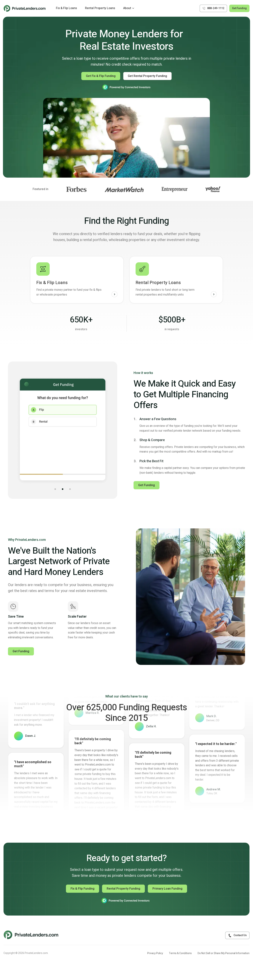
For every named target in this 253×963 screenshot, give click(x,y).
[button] (55, 489)
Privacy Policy (155, 953)
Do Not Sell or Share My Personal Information (223, 953)
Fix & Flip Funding (82, 888)
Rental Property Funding (123, 888)
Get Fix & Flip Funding (101, 76)
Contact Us (240, 935)
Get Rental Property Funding (147, 76)
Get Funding (239, 8)
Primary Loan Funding (167, 888)
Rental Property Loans (100, 8)
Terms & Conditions (180, 953)
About (127, 8)
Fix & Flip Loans (66, 8)
